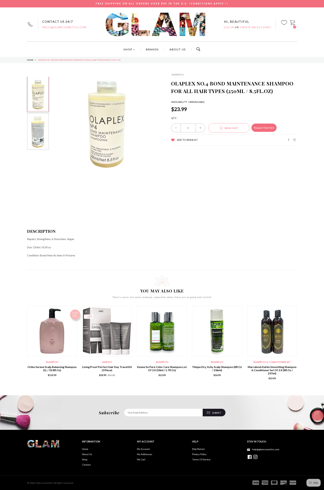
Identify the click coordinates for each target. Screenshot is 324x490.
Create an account (255, 27)
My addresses (144, 454)
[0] (292, 22)
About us (87, 454)
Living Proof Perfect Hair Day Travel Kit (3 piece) (107, 368)
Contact (86, 464)
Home (30, 60)
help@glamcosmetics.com (265, 449)
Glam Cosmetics (44, 482)
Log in (229, 27)
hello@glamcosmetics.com (64, 27)
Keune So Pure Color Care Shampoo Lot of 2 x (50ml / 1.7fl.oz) (162, 368)
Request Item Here (264, 127)
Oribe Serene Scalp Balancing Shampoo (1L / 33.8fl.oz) (52, 368)
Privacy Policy (199, 454)
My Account (143, 449)
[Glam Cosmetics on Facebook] (288, 140)
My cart (141, 459)
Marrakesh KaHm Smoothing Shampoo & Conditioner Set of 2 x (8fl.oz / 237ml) (272, 370)
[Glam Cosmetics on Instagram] (294, 140)
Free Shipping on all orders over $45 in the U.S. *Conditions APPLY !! (162, 3)
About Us (177, 49)
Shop (128, 49)
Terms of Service (201, 459)
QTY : (174, 118)
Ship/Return (198, 449)
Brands (152, 49)
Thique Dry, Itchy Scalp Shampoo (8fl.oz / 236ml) (217, 368)
